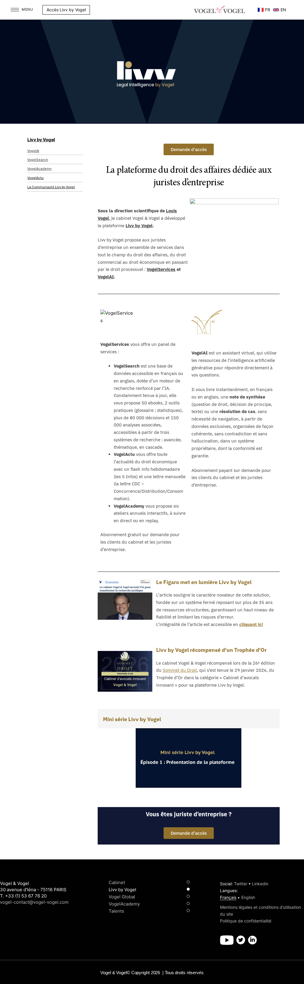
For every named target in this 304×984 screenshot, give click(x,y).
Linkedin (260, 883)
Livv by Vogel (41, 140)
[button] (92, 10)
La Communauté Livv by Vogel (51, 187)
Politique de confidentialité (245, 920)
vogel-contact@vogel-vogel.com (34, 902)
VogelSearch (37, 159)
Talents (116, 911)
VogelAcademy (39, 168)
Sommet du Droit (180, 670)
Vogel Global (122, 897)
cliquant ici (251, 624)
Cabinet (117, 882)
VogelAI (33, 151)
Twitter (240, 883)
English (248, 897)
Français (228, 897)
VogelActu (35, 178)
